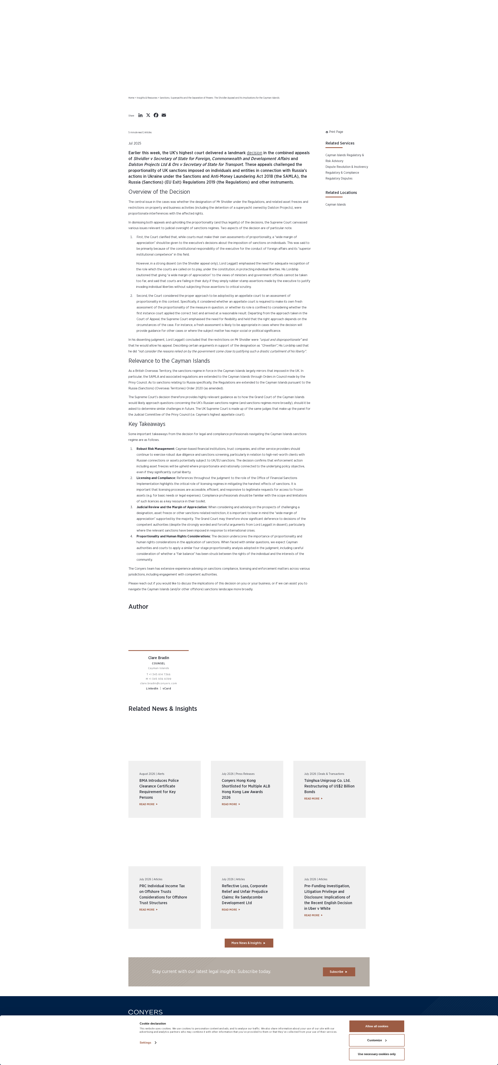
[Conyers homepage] (49, 19)
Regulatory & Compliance (342, 172)
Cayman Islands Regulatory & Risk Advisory (344, 158)
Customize (374, 1040)
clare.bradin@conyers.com (158, 683)
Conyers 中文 (470, 17)
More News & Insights (246, 943)
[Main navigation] (22, 19)
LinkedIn (152, 688)
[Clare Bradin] (158, 634)
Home (131, 98)
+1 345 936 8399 (160, 679)
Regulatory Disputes (338, 178)
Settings (145, 1042)
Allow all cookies (376, 1026)
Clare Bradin (158, 658)
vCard (167, 688)
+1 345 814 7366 (160, 674)
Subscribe (336, 971)
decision (254, 153)
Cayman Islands (335, 204)
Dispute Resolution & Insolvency (346, 166)
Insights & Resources (147, 98)
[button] (455, 19)
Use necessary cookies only (377, 1054)
